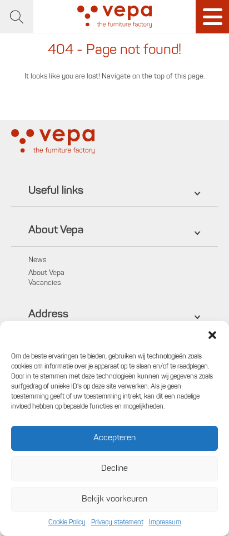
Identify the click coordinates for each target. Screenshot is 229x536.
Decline (114, 469)
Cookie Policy (67, 522)
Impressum (165, 522)
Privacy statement (117, 522)
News (37, 260)
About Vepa (46, 273)
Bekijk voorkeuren (114, 499)
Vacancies (44, 283)
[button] (212, 335)
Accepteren (114, 438)
